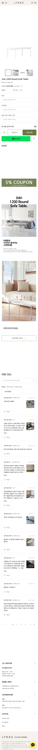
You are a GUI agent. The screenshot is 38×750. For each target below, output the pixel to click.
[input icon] (34, 380)
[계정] (32, 3)
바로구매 (29, 132)
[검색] (6, 3)
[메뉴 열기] (3, 3)
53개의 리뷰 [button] (10, 82)
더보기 (5, 433)
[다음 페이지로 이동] (30, 624)
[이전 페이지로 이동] (7, 624)
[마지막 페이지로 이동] (34, 624)
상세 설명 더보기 (17, 338)
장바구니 (15, 132)
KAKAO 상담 (5, 718)
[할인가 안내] (22, 86)
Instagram (5, 722)
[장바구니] (35, 3)
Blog (3, 726)
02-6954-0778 (7, 668)
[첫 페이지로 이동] (4, 624)
